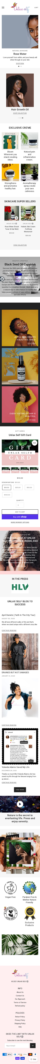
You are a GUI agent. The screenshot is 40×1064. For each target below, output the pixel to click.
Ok (33, 1045)
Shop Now (20, 63)
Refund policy (20, 1006)
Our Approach (20, 999)
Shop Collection (20, 113)
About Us (20, 992)
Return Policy (20, 1017)
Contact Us (20, 996)
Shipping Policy (20, 1024)
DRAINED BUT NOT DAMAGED (15, 672)
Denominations (8, 482)
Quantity (20, 500)
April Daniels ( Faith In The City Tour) (18, 615)
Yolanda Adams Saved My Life (15, 767)
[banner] (20, 7)
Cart (36, 7)
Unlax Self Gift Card (20, 435)
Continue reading (9, 630)
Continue (20, 566)
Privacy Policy (20, 1020)
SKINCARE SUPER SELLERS (20, 201)
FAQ (20, 1027)
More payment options (20, 522)
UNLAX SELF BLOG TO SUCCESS (20, 603)
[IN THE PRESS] (20, 588)
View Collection (20, 245)
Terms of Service (20, 1002)
